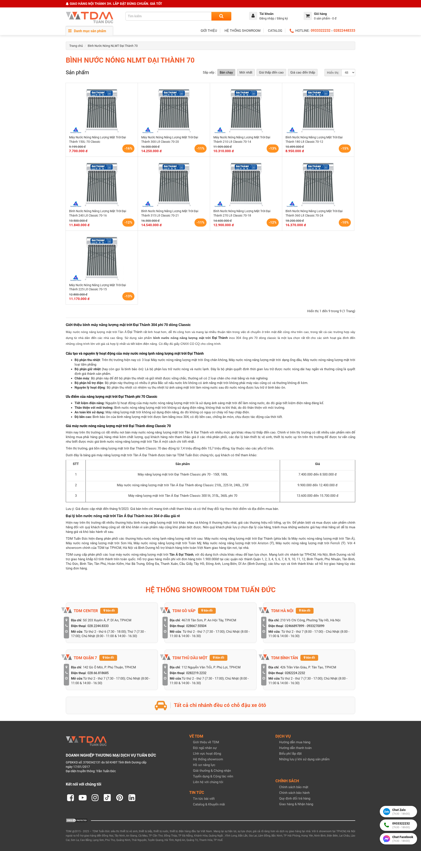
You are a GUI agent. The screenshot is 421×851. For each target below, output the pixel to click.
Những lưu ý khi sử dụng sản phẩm (304, 759)
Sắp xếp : (209, 72)
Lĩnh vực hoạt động (207, 754)
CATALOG (275, 31)
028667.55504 (196, 626)
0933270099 (315, 626)
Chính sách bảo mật (293, 787)
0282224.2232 (295, 673)
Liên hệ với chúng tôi (208, 782)
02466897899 (294, 626)
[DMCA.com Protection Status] (77, 820)
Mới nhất (245, 72)
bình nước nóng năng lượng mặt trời (182, 338)
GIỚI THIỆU (209, 31)
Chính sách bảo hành (294, 793)
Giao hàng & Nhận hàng (296, 804)
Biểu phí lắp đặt (290, 754)
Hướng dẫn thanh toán (295, 748)
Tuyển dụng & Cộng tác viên (213, 776)
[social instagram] (95, 797)
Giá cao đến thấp (302, 72)
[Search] (221, 16)
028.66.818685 (98, 673)
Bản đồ (110, 610)
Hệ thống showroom (208, 759)
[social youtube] (82, 797)
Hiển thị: (333, 73)
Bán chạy (226, 72)
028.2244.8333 (98, 626)
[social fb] (70, 797)
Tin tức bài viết (204, 799)
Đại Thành (220, 337)
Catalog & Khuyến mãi (209, 804)
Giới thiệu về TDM (206, 742)
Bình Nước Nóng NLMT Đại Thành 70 (113, 46)
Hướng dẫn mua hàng (294, 742)
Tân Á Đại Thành (181, 555)
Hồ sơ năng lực (204, 765)
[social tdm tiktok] (107, 797)
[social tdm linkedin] (131, 797)
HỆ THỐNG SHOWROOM (242, 31)
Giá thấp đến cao (271, 72)
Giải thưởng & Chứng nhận (212, 771)
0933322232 (320, 30)
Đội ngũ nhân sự (205, 748)
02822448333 (344, 30)
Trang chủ (76, 46)
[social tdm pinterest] (119, 797)
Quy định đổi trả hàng (294, 798)
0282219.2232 (196, 673)
